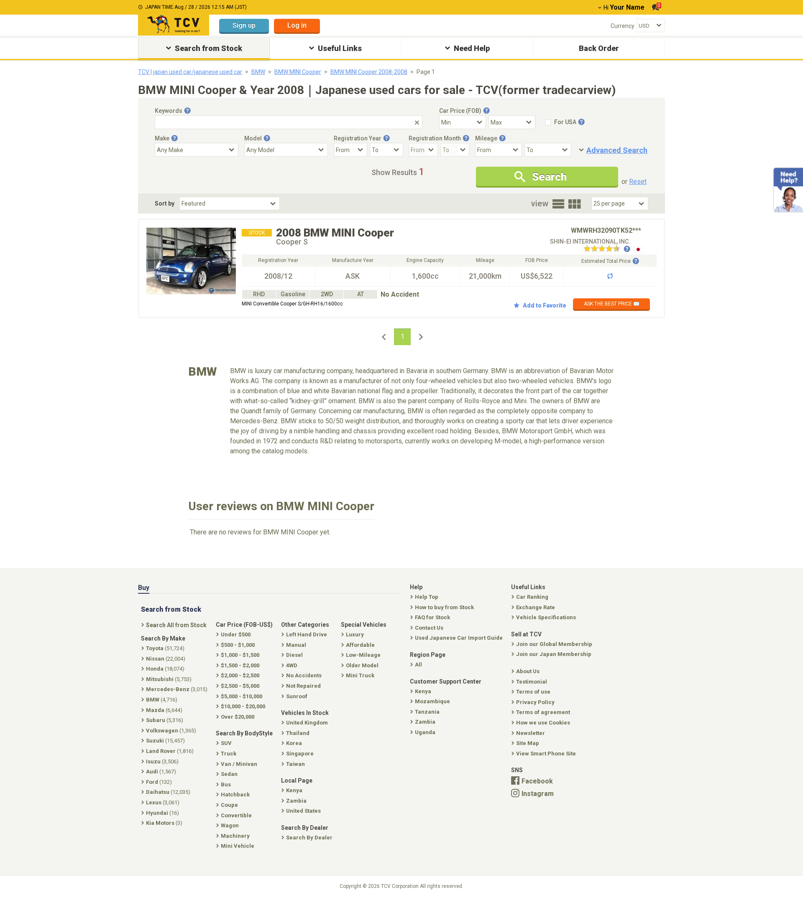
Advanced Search (616, 150)
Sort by (164, 203)
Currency (622, 26)
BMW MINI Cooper (297, 72)
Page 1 (426, 72)
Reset (638, 182)
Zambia (425, 722)
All (418, 664)
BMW (258, 72)
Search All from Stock (176, 625)
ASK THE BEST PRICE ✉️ (611, 304)
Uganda (425, 732)
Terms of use (533, 692)
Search (549, 176)
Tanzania (427, 712)
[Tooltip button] (187, 110)
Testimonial (531, 682)
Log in (297, 25)
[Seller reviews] (606, 249)
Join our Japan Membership (553, 654)
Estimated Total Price (606, 261)
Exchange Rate (535, 607)
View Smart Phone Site (546, 753)
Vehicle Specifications (546, 617)
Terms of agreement (543, 712)
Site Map (527, 743)
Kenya (423, 691)
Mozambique (432, 701)
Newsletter (530, 733)
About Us (528, 671)
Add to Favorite (544, 305)
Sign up (244, 25)
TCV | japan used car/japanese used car (190, 72)
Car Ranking (532, 597)
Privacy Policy (535, 702)
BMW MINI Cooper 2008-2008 (368, 72)
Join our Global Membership (554, 644)
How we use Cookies (543, 722)
